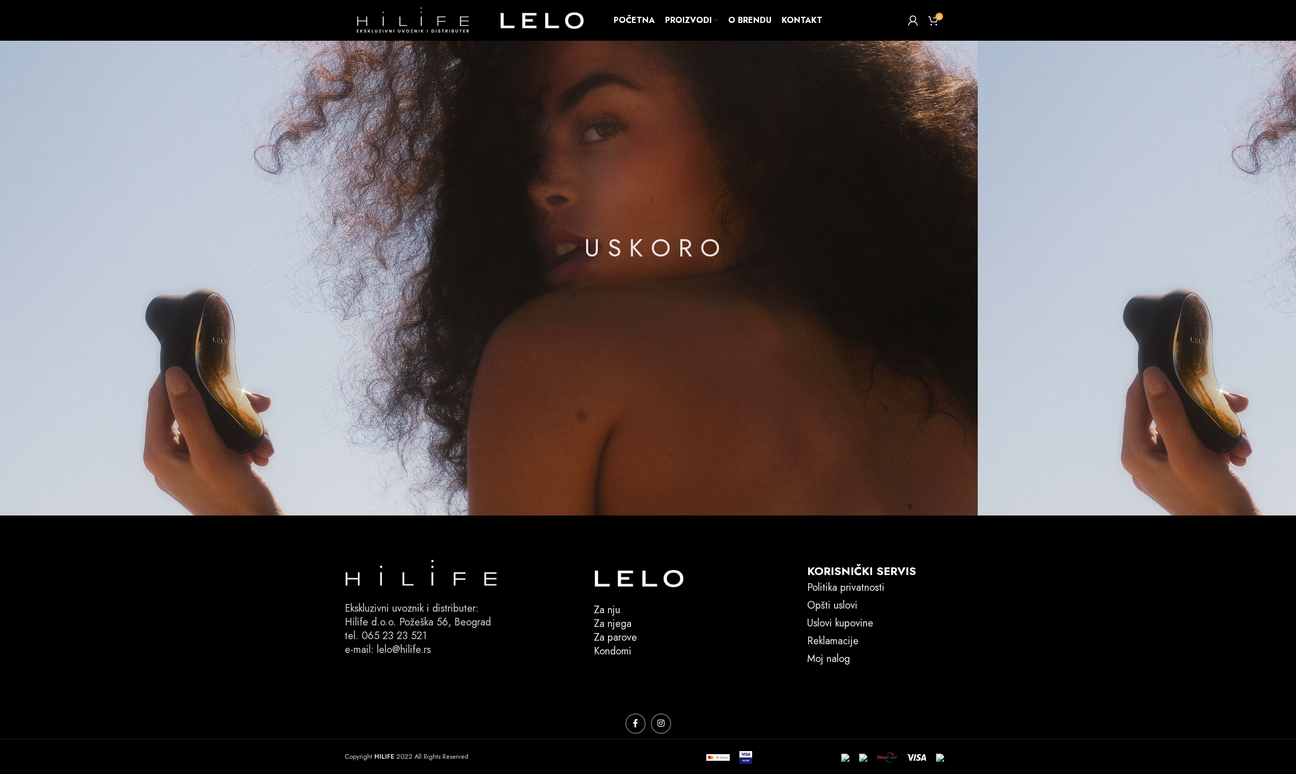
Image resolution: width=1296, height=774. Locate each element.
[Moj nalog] (913, 20)
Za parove (615, 637)
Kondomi (612, 651)
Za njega (612, 623)
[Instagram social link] (661, 723)
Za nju (607, 610)
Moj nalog (828, 658)
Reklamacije (833, 641)
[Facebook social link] (635, 723)
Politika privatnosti (846, 587)
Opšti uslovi (832, 605)
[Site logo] (472, 19)
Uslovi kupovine (840, 623)
